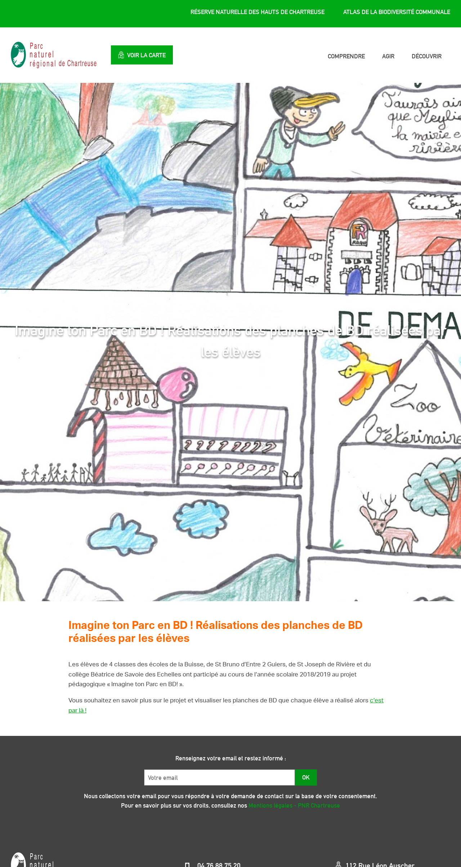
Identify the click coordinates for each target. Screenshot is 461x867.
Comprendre (346, 56)
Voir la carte (146, 55)
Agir (388, 56)
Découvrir (427, 56)
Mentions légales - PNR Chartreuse (294, 805)
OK (306, 777)
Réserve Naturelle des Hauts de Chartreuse (258, 11)
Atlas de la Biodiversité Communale (396, 11)
